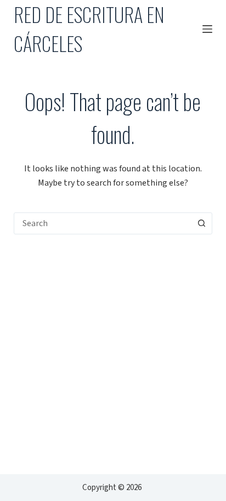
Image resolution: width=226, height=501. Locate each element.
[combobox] (102, 223)
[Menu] (207, 29)
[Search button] (201, 223)
